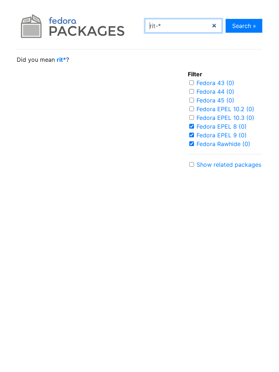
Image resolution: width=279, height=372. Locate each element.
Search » (244, 25)
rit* (61, 59)
